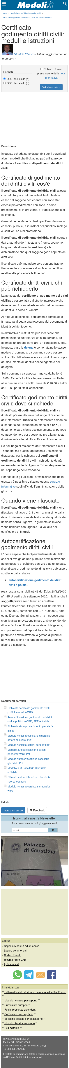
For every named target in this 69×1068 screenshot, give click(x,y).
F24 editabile (12, 1028)
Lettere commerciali (15, 950)
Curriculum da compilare (18, 1014)
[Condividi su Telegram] (28, 978)
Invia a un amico (13, 810)
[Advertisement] (34, 119)
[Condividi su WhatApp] (17, 978)
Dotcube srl (23, 1039)
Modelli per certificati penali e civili (25, 12)
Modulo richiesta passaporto (20, 1000)
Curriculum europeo (16, 1005)
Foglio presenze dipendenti (20, 1009)
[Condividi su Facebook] (51, 978)
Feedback (38, 810)
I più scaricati (11, 964)
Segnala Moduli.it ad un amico (21, 946)
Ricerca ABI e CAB (15, 959)
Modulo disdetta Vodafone (19, 1023)
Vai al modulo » (51, 87)
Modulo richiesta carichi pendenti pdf (29, 745)
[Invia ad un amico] (40, 978)
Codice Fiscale (12, 955)
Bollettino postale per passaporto (23, 1018)
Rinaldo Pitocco (24, 54)
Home (4, 12)
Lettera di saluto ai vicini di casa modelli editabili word (35, 992)
